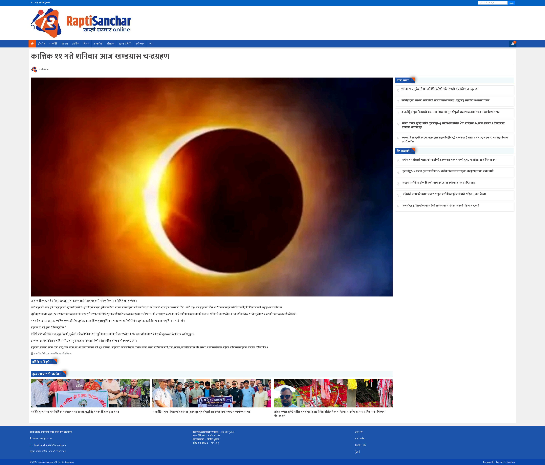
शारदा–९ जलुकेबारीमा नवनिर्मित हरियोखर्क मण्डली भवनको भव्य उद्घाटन (439, 89)
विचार (86, 44)
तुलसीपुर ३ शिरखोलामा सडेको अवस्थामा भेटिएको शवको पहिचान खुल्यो (441, 205)
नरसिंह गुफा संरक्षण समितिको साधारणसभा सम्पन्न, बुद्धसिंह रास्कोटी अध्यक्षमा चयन (75, 411)
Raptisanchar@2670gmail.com (49, 445)
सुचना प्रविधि (125, 44)
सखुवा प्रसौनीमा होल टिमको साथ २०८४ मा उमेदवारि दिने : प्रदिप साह (439, 182)
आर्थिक (75, 44)
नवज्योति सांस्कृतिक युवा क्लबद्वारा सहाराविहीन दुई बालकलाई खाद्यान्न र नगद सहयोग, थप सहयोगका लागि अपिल (455, 139)
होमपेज (41, 44)
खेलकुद (110, 44)
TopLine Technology (505, 462)
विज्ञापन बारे (360, 445)
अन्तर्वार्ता (98, 44)
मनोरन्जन (139, 44)
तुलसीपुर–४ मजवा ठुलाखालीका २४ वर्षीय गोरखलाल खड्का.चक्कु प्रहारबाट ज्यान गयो (448, 171)
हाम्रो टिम (359, 432)
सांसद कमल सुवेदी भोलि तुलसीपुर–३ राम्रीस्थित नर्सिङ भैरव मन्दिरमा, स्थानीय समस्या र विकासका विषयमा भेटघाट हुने (329, 413)
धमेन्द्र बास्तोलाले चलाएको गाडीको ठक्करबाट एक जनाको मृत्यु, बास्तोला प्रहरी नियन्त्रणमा (449, 159)
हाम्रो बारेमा (360, 438)
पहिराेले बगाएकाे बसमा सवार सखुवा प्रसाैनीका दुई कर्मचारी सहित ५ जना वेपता (444, 194)
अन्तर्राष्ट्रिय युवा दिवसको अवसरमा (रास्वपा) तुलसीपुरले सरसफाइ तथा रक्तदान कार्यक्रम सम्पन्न (201, 411)
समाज (65, 44)
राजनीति (53, 44)
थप (150, 44)
